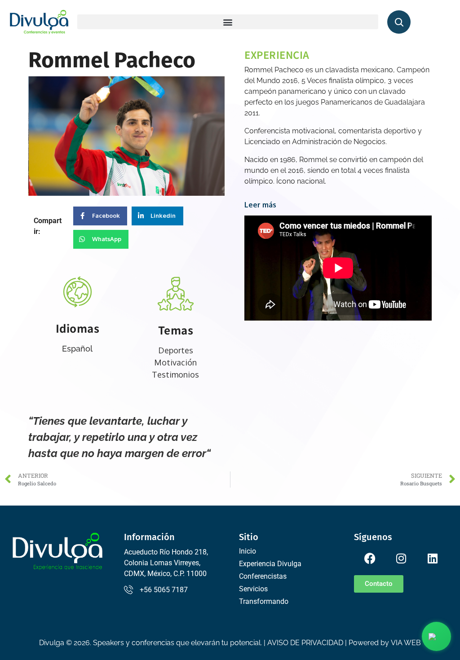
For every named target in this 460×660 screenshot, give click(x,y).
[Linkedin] (432, 558)
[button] (227, 21)
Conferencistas (263, 576)
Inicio (247, 551)
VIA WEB (406, 642)
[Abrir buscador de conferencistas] (399, 22)
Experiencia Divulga (270, 563)
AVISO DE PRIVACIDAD (305, 642)
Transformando (263, 601)
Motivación (175, 362)
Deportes (175, 350)
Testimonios (175, 374)
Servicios (253, 589)
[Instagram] (401, 558)
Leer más (260, 204)
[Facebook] (369, 558)
